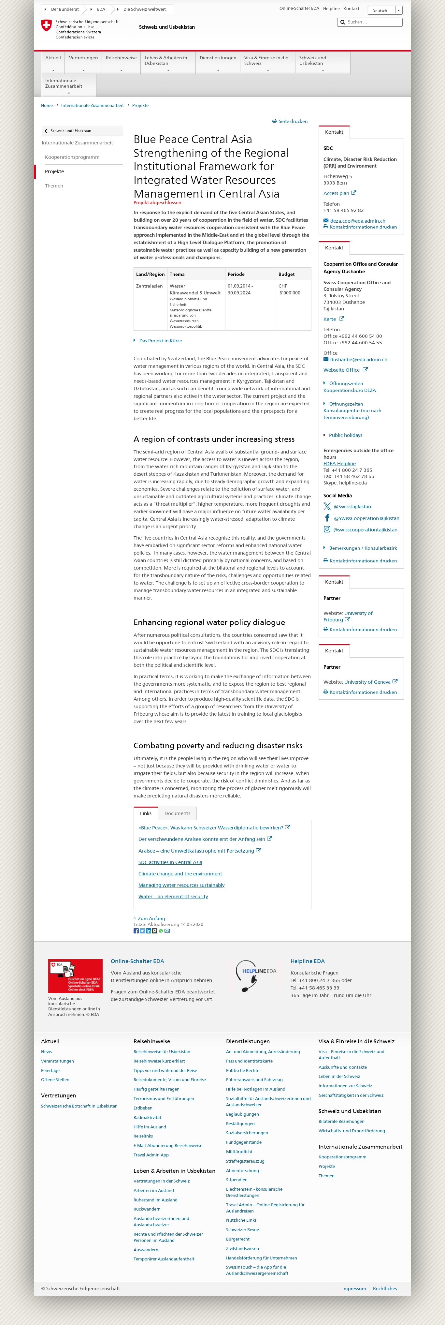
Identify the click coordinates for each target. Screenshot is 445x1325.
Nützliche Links (241, 1220)
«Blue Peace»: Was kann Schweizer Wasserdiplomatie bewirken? (210, 828)
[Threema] (155, 930)
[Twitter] (143, 930)
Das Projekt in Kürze (160, 340)
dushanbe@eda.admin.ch (358, 359)
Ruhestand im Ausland (156, 1200)
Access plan (336, 193)
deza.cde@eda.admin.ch (357, 221)
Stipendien (237, 1180)
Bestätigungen (240, 1123)
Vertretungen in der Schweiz (162, 1181)
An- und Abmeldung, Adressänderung (263, 1051)
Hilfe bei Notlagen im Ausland (255, 1089)
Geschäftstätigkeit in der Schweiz (351, 1095)
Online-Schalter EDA (137, 961)
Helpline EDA (308, 961)
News (46, 1051)
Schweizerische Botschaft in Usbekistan (79, 1106)
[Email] (167, 930)
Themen (327, 1175)
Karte (330, 319)
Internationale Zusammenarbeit (63, 83)
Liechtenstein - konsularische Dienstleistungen (254, 1192)
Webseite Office (342, 370)
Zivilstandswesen (242, 1248)
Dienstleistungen (218, 57)
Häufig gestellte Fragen (156, 1089)
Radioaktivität (147, 1117)
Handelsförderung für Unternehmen (261, 1258)
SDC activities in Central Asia (170, 862)
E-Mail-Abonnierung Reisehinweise (168, 1145)
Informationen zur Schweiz (345, 1086)
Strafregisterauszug (245, 1161)
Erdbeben (143, 1108)
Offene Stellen (55, 1080)
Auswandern (146, 1249)
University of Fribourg (348, 616)
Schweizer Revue (242, 1229)
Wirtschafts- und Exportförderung (352, 1130)
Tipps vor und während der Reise (165, 1070)
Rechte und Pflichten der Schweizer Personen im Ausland (168, 1237)
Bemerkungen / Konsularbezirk (362, 548)
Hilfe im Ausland (150, 1126)
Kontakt (331, 132)
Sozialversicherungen (247, 1133)
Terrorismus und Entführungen (164, 1098)
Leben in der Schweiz (339, 1076)
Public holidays (345, 435)
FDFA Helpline (339, 463)
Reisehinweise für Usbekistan (162, 1051)
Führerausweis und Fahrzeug (254, 1080)
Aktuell (53, 57)
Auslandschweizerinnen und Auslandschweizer (161, 1222)
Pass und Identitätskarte (249, 1061)
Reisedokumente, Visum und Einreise (170, 1080)
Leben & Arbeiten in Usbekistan (166, 60)
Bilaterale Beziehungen (342, 1121)
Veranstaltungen (57, 1061)
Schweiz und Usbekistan (312, 60)
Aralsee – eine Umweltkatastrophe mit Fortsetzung (196, 851)
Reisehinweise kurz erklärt (159, 1061)
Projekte (327, 1166)
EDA (101, 9)
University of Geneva (367, 682)
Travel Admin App (151, 1155)
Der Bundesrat (65, 9)
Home (47, 105)
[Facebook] (137, 930)
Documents (177, 813)
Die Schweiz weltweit (144, 9)
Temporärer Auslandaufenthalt (164, 1259)
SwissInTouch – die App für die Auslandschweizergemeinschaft (257, 1270)
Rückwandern (147, 1209)
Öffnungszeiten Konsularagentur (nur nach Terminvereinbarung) (352, 410)
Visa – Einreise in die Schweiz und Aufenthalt (351, 1054)
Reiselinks (143, 1136)
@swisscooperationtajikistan (365, 530)
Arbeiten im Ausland (154, 1190)
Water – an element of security (173, 896)
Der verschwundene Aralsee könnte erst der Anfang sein (201, 839)
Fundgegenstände (244, 1142)
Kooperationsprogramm (342, 1156)
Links (142, 813)
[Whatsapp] (161, 930)
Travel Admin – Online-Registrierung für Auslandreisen (265, 1207)
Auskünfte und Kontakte (343, 1067)
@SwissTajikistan (352, 506)
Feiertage (50, 1070)
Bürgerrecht (238, 1239)
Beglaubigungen (242, 1114)
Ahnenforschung (242, 1170)
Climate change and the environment (180, 874)
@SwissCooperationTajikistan (366, 518)
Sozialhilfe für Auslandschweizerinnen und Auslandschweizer (268, 1101)
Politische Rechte (242, 1070)
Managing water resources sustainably (181, 885)
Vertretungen (83, 57)
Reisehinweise (121, 57)
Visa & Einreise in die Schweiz (266, 60)
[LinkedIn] (149, 930)
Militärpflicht (239, 1151)
